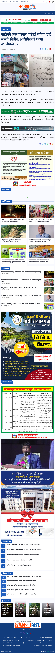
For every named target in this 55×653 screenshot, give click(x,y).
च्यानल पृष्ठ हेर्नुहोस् (4, 469)
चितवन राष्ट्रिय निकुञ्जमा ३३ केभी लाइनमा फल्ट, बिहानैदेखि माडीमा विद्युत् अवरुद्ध (6, 610)
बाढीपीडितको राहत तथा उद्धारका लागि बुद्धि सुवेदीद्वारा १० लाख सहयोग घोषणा (48, 610)
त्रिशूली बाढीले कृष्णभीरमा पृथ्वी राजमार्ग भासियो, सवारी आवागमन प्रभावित (34, 611)
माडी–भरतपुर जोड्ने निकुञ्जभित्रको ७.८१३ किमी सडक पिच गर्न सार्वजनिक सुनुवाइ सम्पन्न (19, 609)
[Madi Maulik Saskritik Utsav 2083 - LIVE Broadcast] (27, 454)
